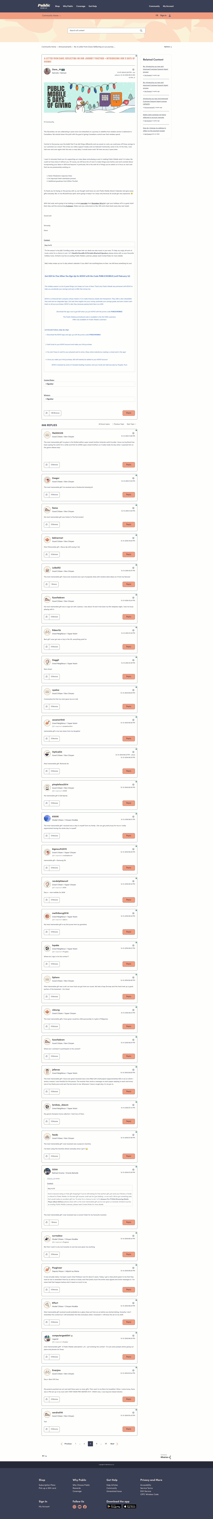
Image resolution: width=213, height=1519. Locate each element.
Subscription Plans (47, 1485)
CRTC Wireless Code (149, 1494)
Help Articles (112, 1485)
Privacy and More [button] (151, 1480)
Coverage (80, 6)
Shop (57, 6)
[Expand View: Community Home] (60, 16)
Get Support (148, 75)
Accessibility (145, 1485)
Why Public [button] (79, 1480)
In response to (63, 726)
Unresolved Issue (114, 1491)
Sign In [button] (43, 1501)
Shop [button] (42, 1480)
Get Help (93, 6)
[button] (89, 97)
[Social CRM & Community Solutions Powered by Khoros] (166, 1457)
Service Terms (146, 1488)
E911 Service (145, 1491)
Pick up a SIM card (47, 1488)
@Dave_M (51, 1179)
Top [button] (45, 1456)
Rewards (77, 1488)
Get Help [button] (111, 1480)
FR (157, 16)
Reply (128, 413)
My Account (168, 6)
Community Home (49, 47)
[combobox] (106, 30)
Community (154, 6)
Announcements (65, 47)
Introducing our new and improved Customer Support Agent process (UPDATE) (155, 101)
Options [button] (167, 47)
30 (106, 1444)
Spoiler (50, 384)
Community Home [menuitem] (50, 16)
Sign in (163, 16)
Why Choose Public (81, 1485)
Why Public (68, 6)
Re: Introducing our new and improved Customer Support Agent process (155, 69)
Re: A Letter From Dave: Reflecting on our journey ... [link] (94, 47)
